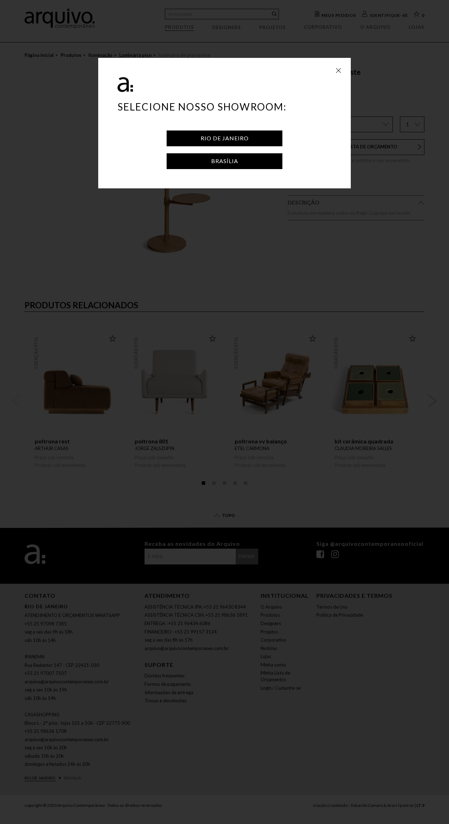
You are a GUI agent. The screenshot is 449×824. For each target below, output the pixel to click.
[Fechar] (338, 70)
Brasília (224, 161)
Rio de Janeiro (225, 138)
